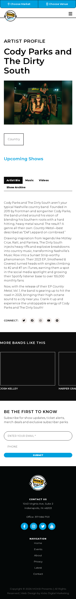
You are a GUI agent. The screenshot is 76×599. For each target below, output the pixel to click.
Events (38, 549)
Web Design (28, 593)
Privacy (38, 561)
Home (38, 543)
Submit (38, 455)
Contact (38, 573)
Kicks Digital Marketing (55, 593)
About (38, 555)
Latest (38, 567)
